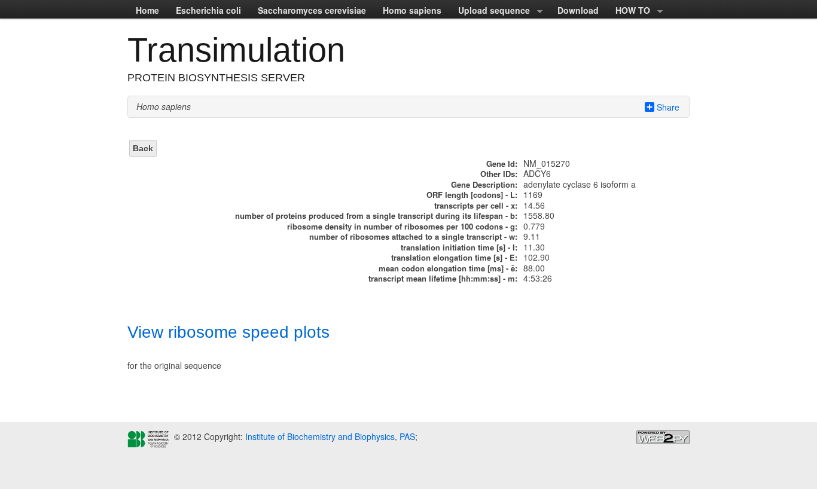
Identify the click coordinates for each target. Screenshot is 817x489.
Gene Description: (484, 184)
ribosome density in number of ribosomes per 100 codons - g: (402, 226)
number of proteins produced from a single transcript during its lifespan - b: (376, 215)
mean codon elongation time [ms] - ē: (448, 268)
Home (147, 10)
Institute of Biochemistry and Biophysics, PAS (329, 436)
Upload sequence (490, 11)
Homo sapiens (412, 10)
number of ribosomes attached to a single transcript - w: (413, 236)
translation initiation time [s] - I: (459, 247)
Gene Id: (501, 163)
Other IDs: (498, 173)
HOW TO (628, 11)
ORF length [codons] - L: (471, 194)
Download (578, 10)
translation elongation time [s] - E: (454, 257)
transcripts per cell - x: (475, 205)
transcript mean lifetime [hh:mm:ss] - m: (442, 278)
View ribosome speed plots (228, 332)
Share (668, 107)
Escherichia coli (208, 10)
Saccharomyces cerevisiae (312, 10)
